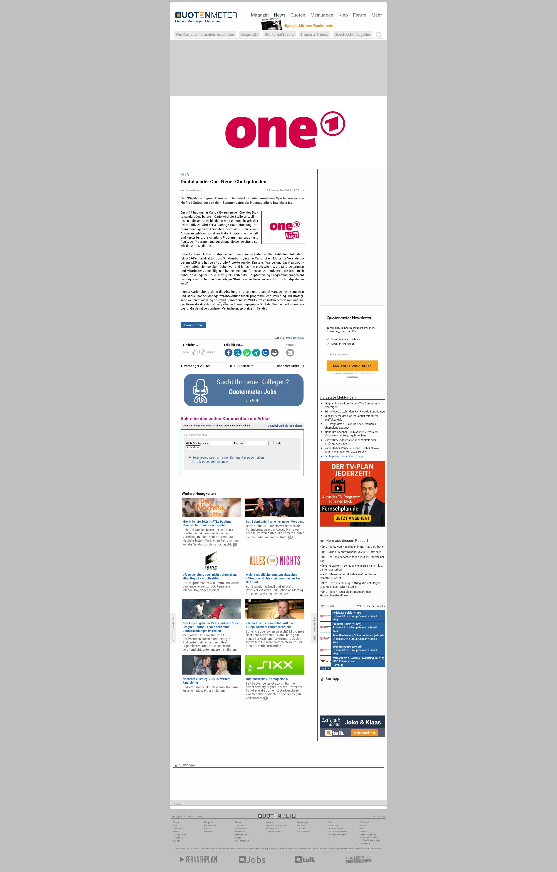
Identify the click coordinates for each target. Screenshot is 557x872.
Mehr (376, 15)
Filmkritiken (225, 848)
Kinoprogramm (336, 848)
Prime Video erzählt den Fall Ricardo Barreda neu (354, 411)
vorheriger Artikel (196, 366)
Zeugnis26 (249, 34)
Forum (359, 15)
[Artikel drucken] (274, 353)
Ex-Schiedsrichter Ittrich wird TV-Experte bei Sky (352, 558)
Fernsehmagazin (209, 848)
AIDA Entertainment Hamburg (358, 661)
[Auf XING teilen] (256, 353)
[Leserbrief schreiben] (290, 353)
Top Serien (374, 848)
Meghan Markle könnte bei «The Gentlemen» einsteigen (352, 405)
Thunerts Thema (314, 34)
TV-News (239, 825)
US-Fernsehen (242, 840)
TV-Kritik (301, 828)
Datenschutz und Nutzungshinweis (368, 836)
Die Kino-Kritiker (336, 828)
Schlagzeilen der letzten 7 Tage (344, 456)
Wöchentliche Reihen (276, 825)
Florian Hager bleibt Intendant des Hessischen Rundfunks (345, 593)
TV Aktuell (194, 848)
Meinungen (321, 15)
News (279, 15)
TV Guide (279, 848)
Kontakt (363, 831)
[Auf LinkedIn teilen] (265, 353)
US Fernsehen (239, 848)
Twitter (176, 840)
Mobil (176, 831)
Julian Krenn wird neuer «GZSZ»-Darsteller (350, 552)
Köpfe (238, 837)
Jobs (361, 828)
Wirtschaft (240, 831)
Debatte (301, 825)
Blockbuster (291, 848)
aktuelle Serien (320, 848)
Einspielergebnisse (337, 831)
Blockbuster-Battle (337, 834)
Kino (343, 15)
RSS (175, 825)
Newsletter (178, 828)
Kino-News (333, 825)
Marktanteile (272, 828)
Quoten (297, 15)
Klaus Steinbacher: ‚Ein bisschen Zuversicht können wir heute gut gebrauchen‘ (351, 433)
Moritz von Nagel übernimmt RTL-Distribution (352, 547)
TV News (251, 848)
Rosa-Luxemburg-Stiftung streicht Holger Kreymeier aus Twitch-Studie (350, 584)
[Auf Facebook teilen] (228, 353)
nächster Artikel (289, 366)
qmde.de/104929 (295, 337)
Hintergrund (210, 825)
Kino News (182, 848)
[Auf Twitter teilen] (237, 353)
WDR (189, 212)
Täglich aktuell (273, 831)
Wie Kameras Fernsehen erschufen (205, 34)
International (241, 834)
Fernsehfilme (305, 848)
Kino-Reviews (304, 831)
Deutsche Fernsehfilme (356, 848)
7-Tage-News (179, 834)
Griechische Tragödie (352, 34)
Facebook (178, 837)
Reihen (207, 828)
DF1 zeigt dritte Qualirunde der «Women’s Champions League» (350, 425)
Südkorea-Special (279, 34)
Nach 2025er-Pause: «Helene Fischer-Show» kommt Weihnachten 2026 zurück (351, 449)
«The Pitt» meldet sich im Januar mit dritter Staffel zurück (351, 417)
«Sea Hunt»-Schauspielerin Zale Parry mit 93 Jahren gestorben (352, 567)
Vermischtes (241, 828)
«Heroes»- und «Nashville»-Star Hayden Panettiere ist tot (348, 576)
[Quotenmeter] (206, 17)
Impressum (365, 843)
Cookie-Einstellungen (370, 840)
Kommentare (193, 325)
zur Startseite (243, 366)
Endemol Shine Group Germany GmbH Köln (354, 616)
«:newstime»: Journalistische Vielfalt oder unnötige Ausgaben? (350, 441)
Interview (208, 831)
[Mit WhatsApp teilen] (247, 353)
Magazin (260, 15)
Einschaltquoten (265, 848)
